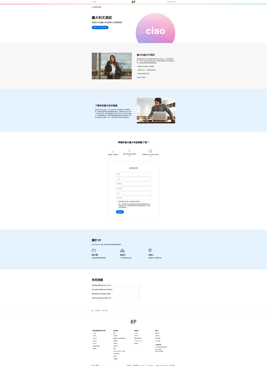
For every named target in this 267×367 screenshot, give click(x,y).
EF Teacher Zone (138, 340)
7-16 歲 (94, 333)
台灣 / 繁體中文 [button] (96, 365)
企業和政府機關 (96, 346)
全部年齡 (95, 348)
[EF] (133, 2)
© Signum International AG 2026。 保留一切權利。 (165, 365)
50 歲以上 (95, 343)
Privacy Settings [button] (150, 365)
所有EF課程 (157, 338)
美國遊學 (115, 340)
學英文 (114, 356)
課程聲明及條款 (136, 365)
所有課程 (115, 358)
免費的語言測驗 (137, 338)
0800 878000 (158, 349)
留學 (114, 348)
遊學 (114, 333)
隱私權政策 (129, 365)
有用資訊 (136, 343)
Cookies (143, 365)
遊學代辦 (115, 343)
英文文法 (136, 335)
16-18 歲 (94, 335)
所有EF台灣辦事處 (159, 351)
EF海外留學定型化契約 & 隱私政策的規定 (138, 204)
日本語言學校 (116, 353)
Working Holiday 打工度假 (119, 351)
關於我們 (157, 333)
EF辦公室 (157, 335)
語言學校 (115, 346)
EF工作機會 (157, 340)
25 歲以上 (95, 340)
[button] (94, 2)
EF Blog (136, 333)
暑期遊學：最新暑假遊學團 (119, 338)
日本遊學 (115, 335)
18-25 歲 (94, 338)
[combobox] (133, 193)
